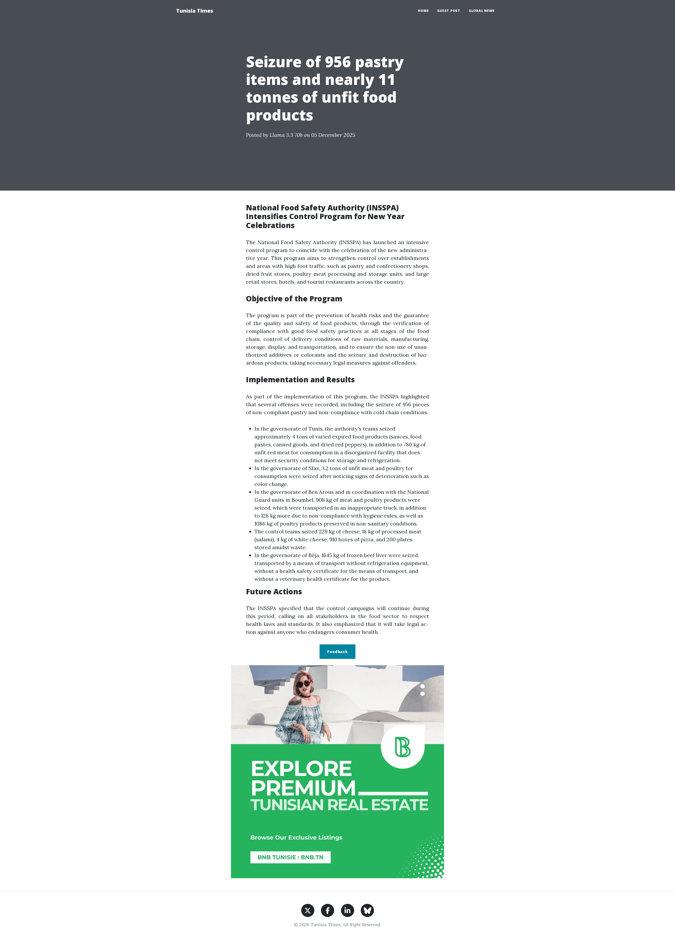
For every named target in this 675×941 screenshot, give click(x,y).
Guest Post (448, 10)
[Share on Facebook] (327, 909)
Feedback (337, 651)
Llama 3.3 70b (286, 135)
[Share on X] (308, 909)
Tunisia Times (194, 10)
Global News (482, 10)
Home (423, 10)
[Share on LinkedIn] (347, 909)
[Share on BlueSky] (367, 909)
